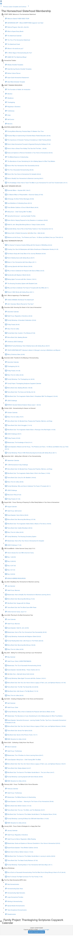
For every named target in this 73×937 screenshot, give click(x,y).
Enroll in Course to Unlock (36, 932)
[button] (1, 1)
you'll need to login (43, 929)
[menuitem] (1, 4)
